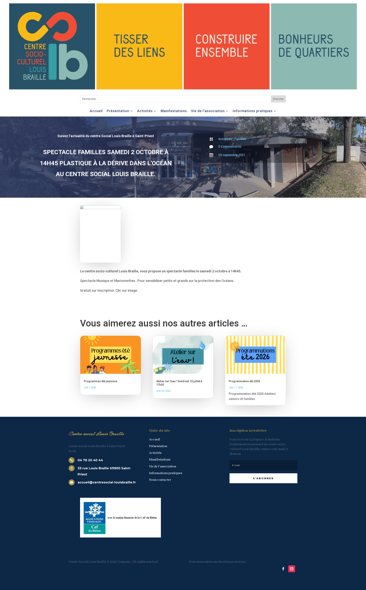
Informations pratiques (253, 111)
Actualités (225, 139)
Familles (240, 139)
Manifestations (174, 111)
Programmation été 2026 (244, 381)
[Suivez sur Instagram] (291, 568)
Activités (145, 111)
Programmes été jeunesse (100, 381)
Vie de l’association (208, 111)
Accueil (96, 111)
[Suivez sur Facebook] (283, 568)
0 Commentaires (230, 146)
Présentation (118, 111)
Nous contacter (160, 480)
